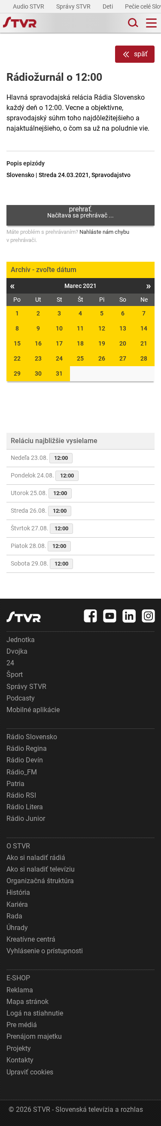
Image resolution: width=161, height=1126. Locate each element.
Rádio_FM (21, 772)
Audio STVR (29, 6)
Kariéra (17, 904)
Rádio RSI (21, 795)
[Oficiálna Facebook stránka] (90, 615)
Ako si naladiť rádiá (35, 858)
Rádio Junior (25, 818)
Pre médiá (21, 1025)
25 (80, 358)
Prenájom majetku (34, 1036)
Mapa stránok (27, 1001)
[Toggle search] (132, 23)
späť (141, 54)
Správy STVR (74, 6)
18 (80, 343)
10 (59, 328)
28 (143, 358)
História (18, 892)
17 (59, 343)
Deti (108, 6)
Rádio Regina (26, 748)
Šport (14, 674)
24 (59, 358)
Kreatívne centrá (30, 939)
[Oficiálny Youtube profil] (109, 615)
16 (38, 343)
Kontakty (19, 1060)
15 (17, 343)
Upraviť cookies (29, 1072)
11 (80, 328)
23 (38, 358)
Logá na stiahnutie (34, 1013)
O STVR (18, 846)
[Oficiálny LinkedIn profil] (129, 615)
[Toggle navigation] (151, 23)
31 (59, 373)
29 (17, 373)
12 (101, 328)
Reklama (19, 990)
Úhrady (17, 928)
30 (38, 373)
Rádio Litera (24, 807)
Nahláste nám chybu (104, 232)
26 (101, 358)
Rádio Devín (24, 760)
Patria (15, 784)
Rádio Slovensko (31, 737)
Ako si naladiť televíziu (40, 869)
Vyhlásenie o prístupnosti (44, 951)
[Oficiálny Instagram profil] (148, 615)
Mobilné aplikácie (33, 710)
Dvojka (16, 651)
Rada (14, 916)
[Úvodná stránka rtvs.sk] (19, 23)
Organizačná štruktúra (40, 881)
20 (122, 343)
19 (101, 343)
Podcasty (20, 698)
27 (122, 358)
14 (143, 328)
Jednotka (20, 640)
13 (122, 328)
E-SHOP (18, 978)
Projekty (18, 1048)
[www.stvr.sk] (23, 617)
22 (17, 358)
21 (143, 343)
